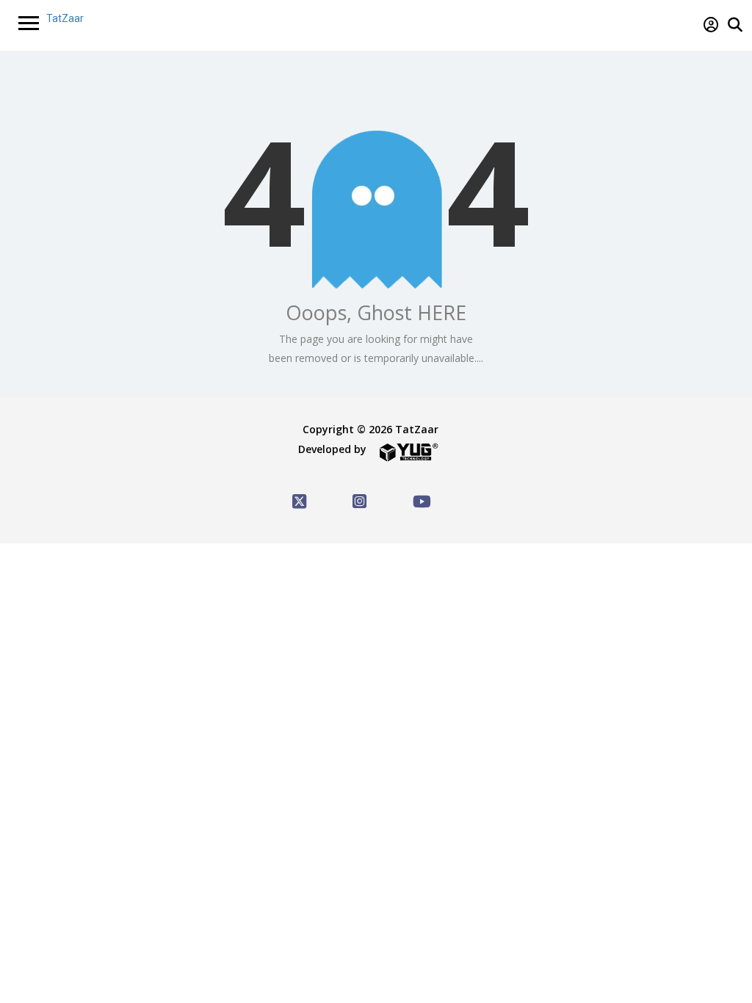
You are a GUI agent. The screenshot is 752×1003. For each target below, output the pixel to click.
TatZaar (65, 18)
